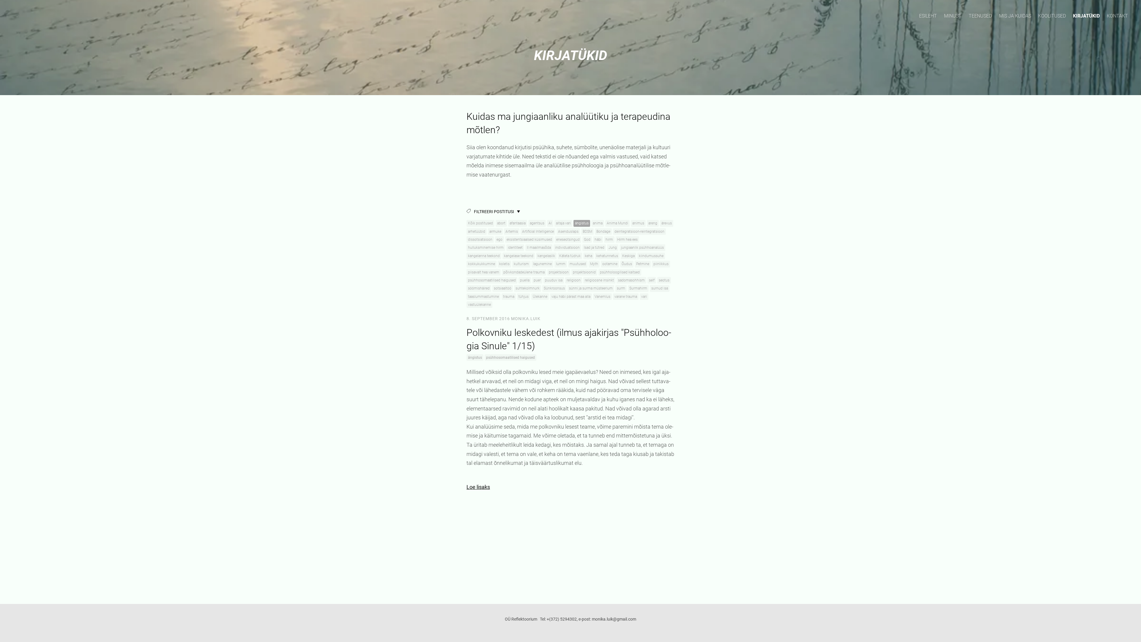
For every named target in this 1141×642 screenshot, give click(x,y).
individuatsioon (567, 248)
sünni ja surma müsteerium (591, 288)
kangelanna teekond (484, 256)
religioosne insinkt (599, 280)
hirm (609, 239)
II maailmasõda (539, 248)
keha (588, 256)
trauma (508, 297)
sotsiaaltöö (502, 288)
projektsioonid (584, 272)
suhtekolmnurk (528, 288)
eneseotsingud (568, 239)
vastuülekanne (479, 305)
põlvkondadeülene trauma (524, 272)
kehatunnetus (607, 256)
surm (621, 288)
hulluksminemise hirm (486, 248)
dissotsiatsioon (480, 239)
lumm (560, 264)
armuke (495, 231)
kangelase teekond (518, 256)
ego (499, 239)
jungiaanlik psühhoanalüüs (642, 248)
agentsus (537, 223)
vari (644, 297)
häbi (598, 239)
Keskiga (628, 256)
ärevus (666, 223)
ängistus (582, 223)
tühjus (524, 297)
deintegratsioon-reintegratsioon (639, 231)
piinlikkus (661, 264)
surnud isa (659, 288)
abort (501, 223)
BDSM (587, 231)
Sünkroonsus (554, 288)
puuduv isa (553, 280)
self (652, 280)
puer (537, 280)
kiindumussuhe (651, 256)
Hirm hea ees (627, 239)
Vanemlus (602, 297)
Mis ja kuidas (1015, 16)
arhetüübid (476, 231)
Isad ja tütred (594, 248)
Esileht (928, 16)
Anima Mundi (617, 223)
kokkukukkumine (481, 264)
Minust (953, 16)
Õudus (627, 264)
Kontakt (1117, 16)
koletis (504, 264)
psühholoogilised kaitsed (620, 272)
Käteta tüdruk (570, 256)
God (587, 239)
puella (524, 280)
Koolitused (1052, 16)
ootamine (609, 264)
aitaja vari (563, 223)
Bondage (603, 231)
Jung (613, 248)
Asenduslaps (568, 231)
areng (652, 223)
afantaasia (518, 223)
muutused (578, 264)
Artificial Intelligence (538, 231)
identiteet (515, 248)
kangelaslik (546, 256)
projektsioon (559, 272)
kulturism (521, 264)
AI (550, 223)
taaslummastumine (483, 297)
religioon (574, 280)
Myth (594, 264)
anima (598, 223)
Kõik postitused (480, 223)
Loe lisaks (478, 487)
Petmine (642, 264)
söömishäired (479, 288)
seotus (664, 280)
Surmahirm (638, 288)
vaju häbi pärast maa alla (570, 297)
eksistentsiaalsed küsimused (529, 239)
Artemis (511, 231)
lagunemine (542, 264)
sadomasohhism (631, 280)
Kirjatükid (1086, 16)
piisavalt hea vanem (483, 272)
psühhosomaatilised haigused (492, 280)
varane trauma (625, 297)
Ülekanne (540, 297)
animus (638, 223)
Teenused (980, 16)
